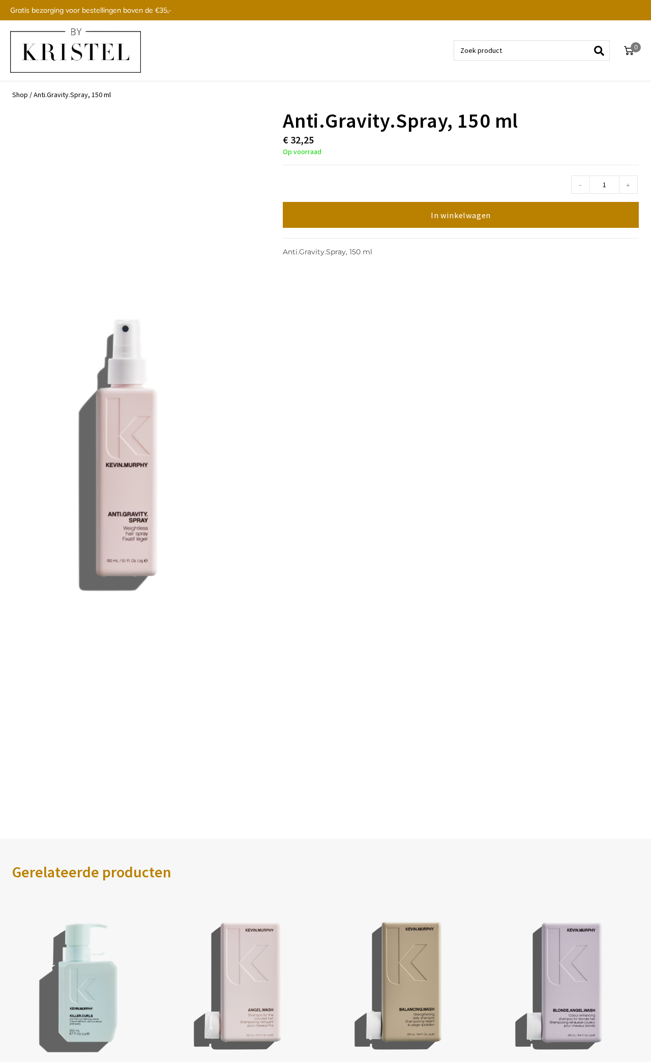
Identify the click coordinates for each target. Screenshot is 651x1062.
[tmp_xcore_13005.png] (127, 453)
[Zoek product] (532, 50)
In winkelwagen (461, 215)
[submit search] (602, 50)
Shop (20, 94)
